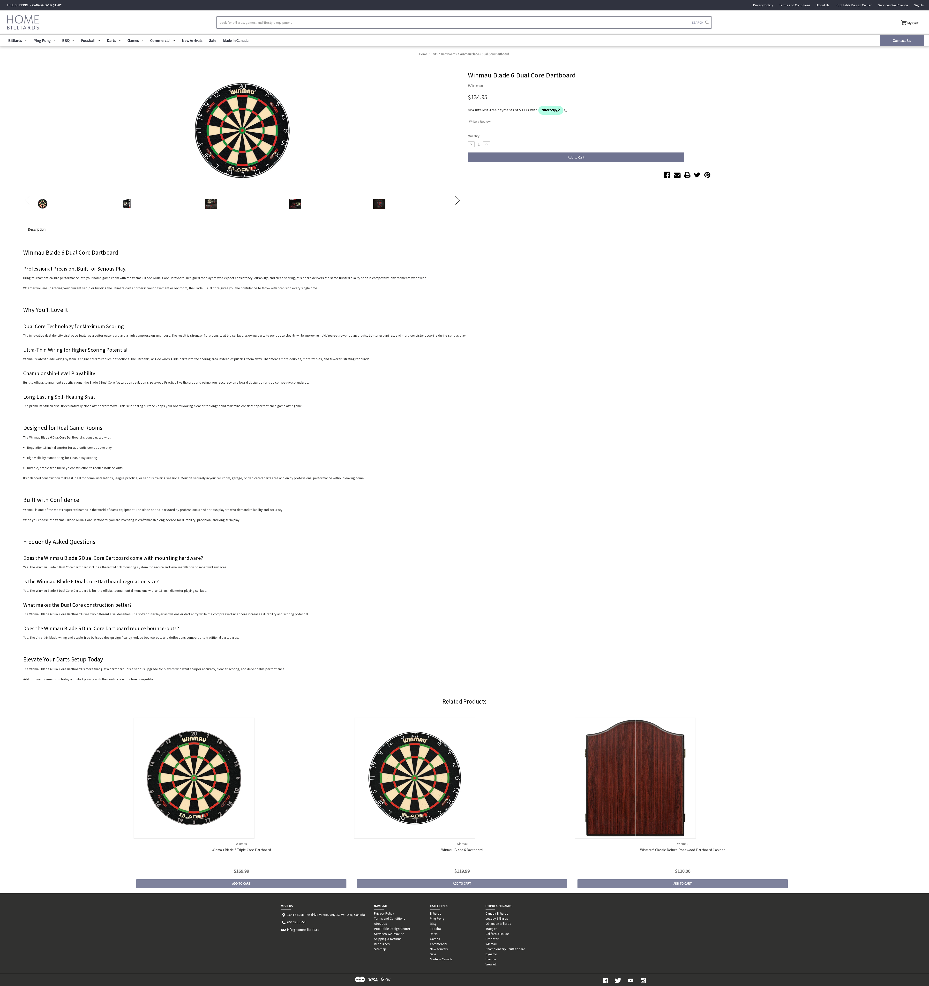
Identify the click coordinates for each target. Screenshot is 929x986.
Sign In (919, 5)
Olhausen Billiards (498, 923)
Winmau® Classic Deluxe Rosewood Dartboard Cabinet (682, 850)
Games (133, 40)
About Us (823, 5)
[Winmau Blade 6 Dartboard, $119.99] (461, 778)
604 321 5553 (296, 922)
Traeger (491, 928)
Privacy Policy (763, 5)
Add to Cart (241, 883)
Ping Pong (42, 40)
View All (491, 964)
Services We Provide (893, 5)
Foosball (88, 40)
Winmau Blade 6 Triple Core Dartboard (241, 850)
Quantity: (474, 136)
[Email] (677, 175)
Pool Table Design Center (854, 5)
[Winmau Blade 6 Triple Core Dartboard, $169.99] (241, 778)
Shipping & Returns (388, 939)
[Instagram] (643, 980)
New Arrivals (192, 40)
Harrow (491, 959)
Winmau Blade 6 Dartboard (462, 850)
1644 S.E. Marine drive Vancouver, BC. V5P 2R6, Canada (326, 914)
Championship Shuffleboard (505, 949)
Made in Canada (235, 40)
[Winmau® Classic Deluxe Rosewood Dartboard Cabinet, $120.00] (682, 778)
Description (36, 229)
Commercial (160, 40)
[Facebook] (667, 175)
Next (457, 200)
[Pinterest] (707, 175)
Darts (111, 40)
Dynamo (491, 954)
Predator (492, 939)
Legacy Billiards (497, 918)
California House (497, 934)
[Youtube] (630, 980)
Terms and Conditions (794, 5)
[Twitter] (697, 175)
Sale (212, 40)
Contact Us (902, 40)
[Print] (687, 175)
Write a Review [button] (480, 121)
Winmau (491, 944)
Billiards (15, 40)
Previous (27, 200)
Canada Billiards (497, 913)
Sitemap (380, 949)
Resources (382, 944)
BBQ (66, 40)
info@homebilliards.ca (303, 929)
